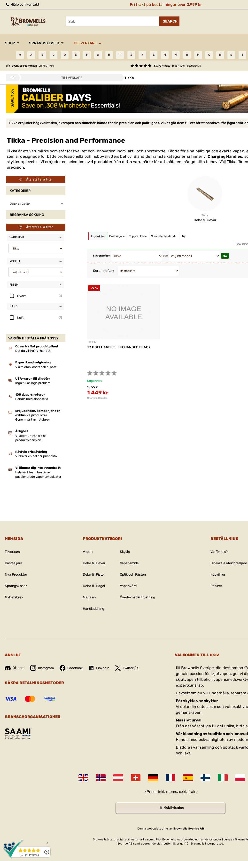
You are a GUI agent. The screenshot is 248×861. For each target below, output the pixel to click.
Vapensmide (129, 563)
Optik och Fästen (133, 574)
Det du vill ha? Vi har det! (33, 350)
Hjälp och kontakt (24, 4)
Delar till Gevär (94, 563)
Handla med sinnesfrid (31, 399)
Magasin (89, 597)
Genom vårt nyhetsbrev (32, 419)
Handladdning (93, 609)
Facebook (75, 668)
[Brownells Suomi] (205, 777)
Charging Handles (225, 156)
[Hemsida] (11, 77)
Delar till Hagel (94, 586)
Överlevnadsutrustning (137, 597)
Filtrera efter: (101, 255)
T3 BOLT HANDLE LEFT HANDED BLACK (119, 347)
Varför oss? (219, 552)
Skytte (125, 552)
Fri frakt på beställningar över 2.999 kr (166, 4)
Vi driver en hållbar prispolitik (36, 456)
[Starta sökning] (169, 21)
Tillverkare (85, 43)
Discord (18, 668)
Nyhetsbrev (14, 597)
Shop (10, 43)
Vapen (88, 552)
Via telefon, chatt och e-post (35, 367)
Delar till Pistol (93, 574)
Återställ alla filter (39, 179)
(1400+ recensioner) (177, 66)
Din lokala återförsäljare (228, 563)
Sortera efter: (103, 271)
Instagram (46, 668)
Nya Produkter (16, 574)
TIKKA (91, 342)
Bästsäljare (13, 563)
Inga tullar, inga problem (32, 383)
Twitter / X (131, 668)
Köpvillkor (217, 574)
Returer (216, 586)
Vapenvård (128, 586)
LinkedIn (102, 668)
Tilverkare (12, 552)
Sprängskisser (44, 43)
